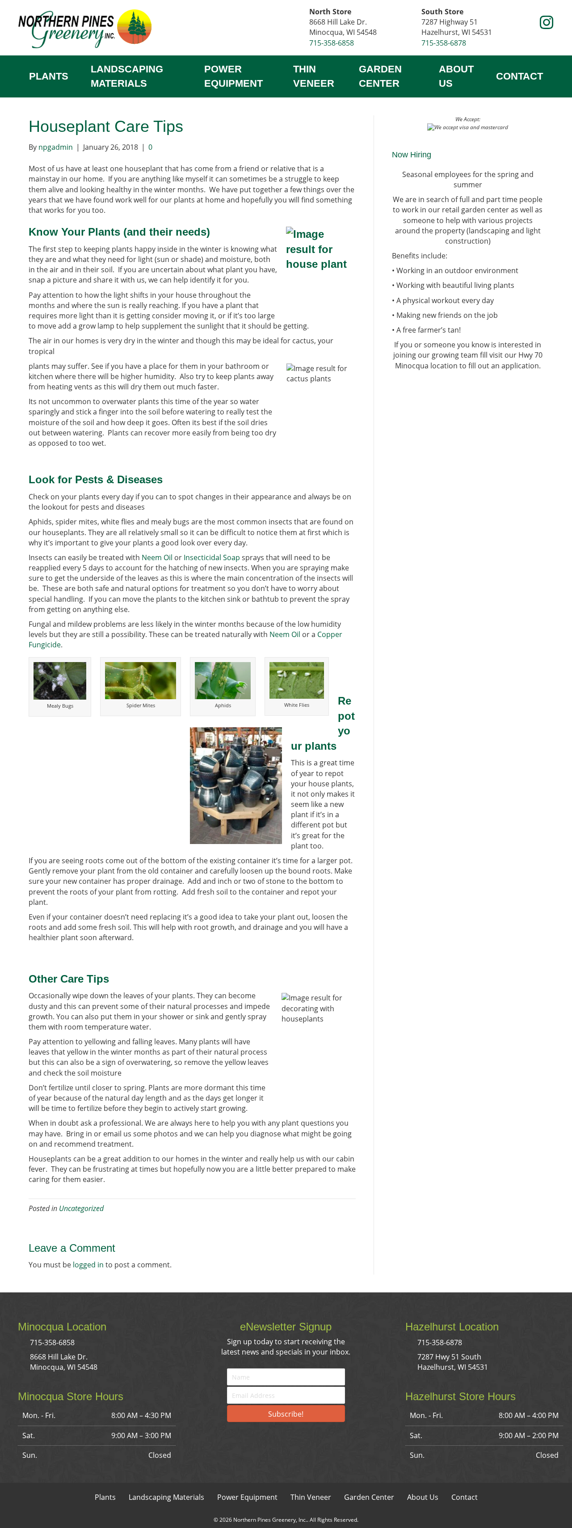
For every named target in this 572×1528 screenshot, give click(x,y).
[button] (529, 23)
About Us (456, 76)
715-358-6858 (331, 43)
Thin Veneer (313, 76)
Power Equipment (233, 76)
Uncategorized (81, 1208)
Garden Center (380, 76)
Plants (48, 76)
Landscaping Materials (127, 76)
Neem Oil (157, 557)
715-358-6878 (443, 43)
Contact (519, 76)
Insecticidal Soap (212, 557)
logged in (88, 1265)
